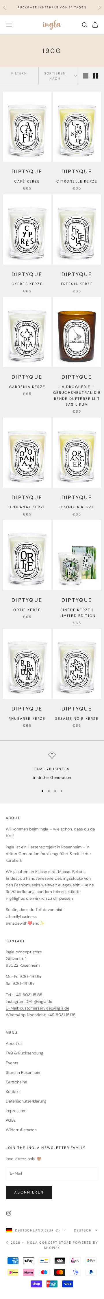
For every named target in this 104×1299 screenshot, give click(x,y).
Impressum (16, 1110)
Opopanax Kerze (27, 507)
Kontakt (13, 1091)
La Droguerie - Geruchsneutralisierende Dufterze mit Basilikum (77, 396)
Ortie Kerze (27, 610)
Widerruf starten (21, 1129)
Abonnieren (29, 1192)
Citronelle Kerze (76, 181)
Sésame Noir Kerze (77, 718)
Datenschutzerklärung (26, 1101)
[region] (52, 766)
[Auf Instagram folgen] (9, 1213)
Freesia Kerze (77, 284)
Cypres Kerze (27, 284)
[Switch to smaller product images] (95, 76)
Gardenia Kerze (27, 387)
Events (12, 1062)
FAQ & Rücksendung (24, 1053)
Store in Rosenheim (23, 1072)
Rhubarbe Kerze (27, 718)
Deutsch (83, 1230)
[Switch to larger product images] (85, 76)
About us (14, 1043)
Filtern (19, 73)
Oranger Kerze (77, 507)
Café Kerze (27, 181)
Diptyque (27, 171)
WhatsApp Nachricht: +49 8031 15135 (41, 1014)
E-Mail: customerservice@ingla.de (37, 1008)
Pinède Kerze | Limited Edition (77, 613)
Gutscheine (16, 1082)
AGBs (11, 1120)
